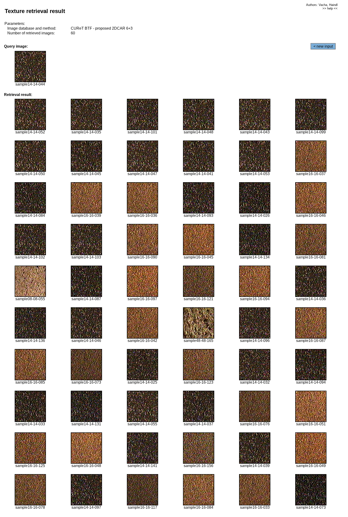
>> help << (330, 8)
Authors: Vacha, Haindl (322, 5)
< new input (323, 46)
